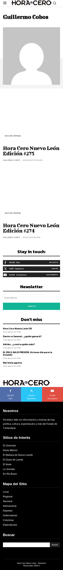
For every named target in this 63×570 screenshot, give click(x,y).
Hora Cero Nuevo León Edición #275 (31, 150)
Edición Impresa (13, 136)
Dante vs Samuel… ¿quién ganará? (22, 336)
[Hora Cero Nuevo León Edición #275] (31, 116)
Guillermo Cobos (11, 160)
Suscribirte (52, 275)
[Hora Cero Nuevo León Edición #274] (31, 193)
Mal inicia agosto (12, 362)
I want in (31, 306)
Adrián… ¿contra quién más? (19, 344)
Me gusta (53, 262)
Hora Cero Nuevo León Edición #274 (31, 228)
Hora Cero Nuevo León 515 (17, 328)
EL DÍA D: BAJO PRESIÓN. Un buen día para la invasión (27, 353)
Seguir (55, 268)
